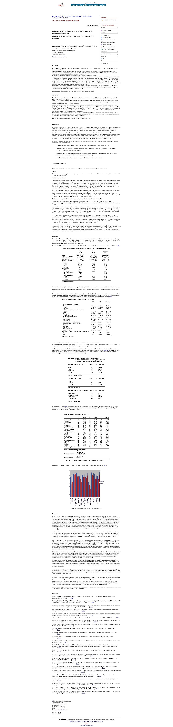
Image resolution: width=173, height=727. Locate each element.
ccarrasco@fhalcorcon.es (62, 709)
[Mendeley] (102, 58)
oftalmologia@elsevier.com (86, 725)
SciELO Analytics (107, 30)
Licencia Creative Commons (108, 719)
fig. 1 (105, 465)
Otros (104, 58)
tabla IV (66, 406)
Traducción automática (108, 47)
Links (72, 598)
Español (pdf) (106, 35)
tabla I (118, 245)
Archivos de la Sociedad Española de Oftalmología (72, 16)
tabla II (110, 296)
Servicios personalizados (109, 20)
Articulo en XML (107, 37)
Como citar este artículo (109, 42)
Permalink (105, 63)
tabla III (106, 350)
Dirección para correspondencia (60, 56)
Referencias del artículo (109, 40)
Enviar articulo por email (109, 49)
